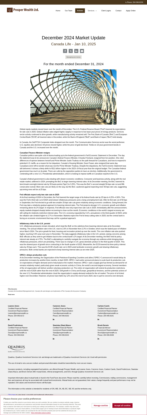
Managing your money (73, 57)
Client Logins (106, 11)
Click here (12, 395)
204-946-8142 (64, 335)
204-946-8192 (64, 316)
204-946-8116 (19, 335)
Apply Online (131, 11)
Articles (80, 11)
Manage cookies (101, 405)
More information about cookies (41, 413)
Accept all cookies (122, 405)
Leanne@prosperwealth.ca (18, 313)
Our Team (68, 11)
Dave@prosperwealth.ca (17, 333)
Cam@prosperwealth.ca (62, 313)
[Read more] (11, 294)
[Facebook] (65, 51)
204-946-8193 (138, 2)
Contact (118, 11)
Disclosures (12, 289)
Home (58, 11)
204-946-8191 (108, 316)
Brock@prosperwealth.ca (107, 333)
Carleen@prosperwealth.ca (108, 313)
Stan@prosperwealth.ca (62, 333)
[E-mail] (82, 51)
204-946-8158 (108, 335)
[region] (73, 405)
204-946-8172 (19, 316)
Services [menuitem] (91, 11)
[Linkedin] (76, 51)
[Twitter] (71, 51)
